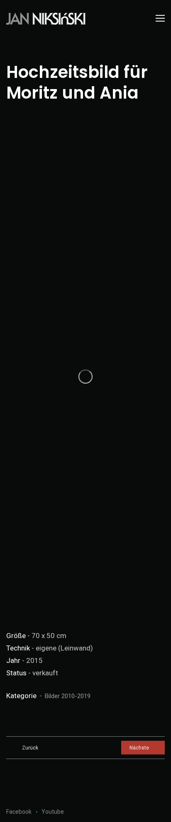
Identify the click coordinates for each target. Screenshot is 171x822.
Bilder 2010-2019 (67, 696)
